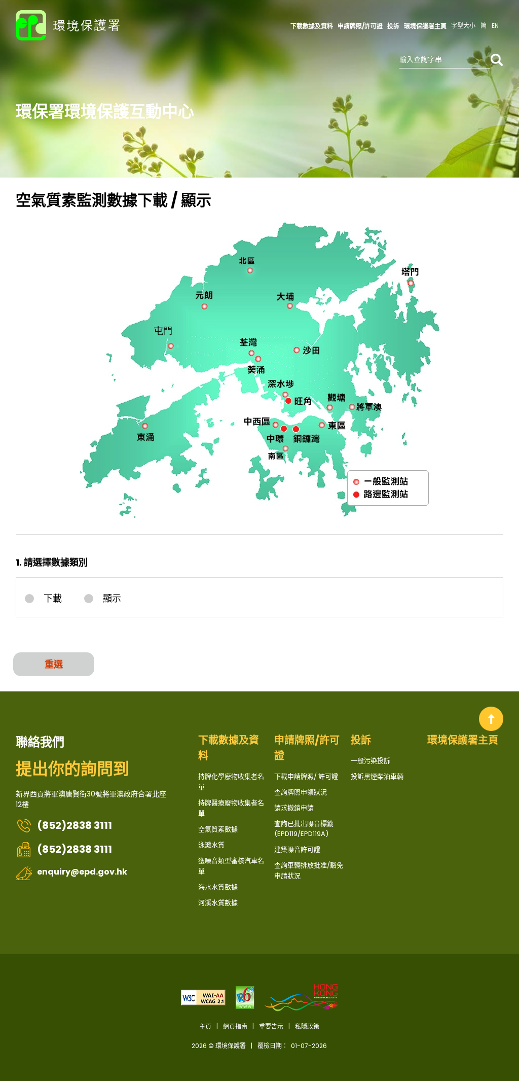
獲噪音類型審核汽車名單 (231, 866)
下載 (53, 598)
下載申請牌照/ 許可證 (306, 776)
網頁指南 (235, 1026)
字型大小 (463, 25)
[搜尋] (496, 59)
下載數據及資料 (228, 748)
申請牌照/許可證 (307, 748)
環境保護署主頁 (462, 740)
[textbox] (444, 59)
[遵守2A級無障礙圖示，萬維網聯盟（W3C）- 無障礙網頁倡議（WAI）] (203, 997)
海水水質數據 (218, 887)
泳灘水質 (211, 845)
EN (495, 25)
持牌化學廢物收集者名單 (231, 782)
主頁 (491, 719)
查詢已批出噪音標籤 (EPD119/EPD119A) (303, 829)
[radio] (47, 598)
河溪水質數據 (218, 903)
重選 (54, 664)
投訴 (361, 740)
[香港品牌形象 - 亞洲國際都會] (301, 998)
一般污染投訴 (370, 760)
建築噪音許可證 (297, 849)
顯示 (112, 598)
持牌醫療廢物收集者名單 (231, 808)
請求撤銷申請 (294, 808)
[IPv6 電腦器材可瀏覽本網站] (245, 997)
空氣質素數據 (218, 829)
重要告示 (271, 1026)
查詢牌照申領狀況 (300, 792)
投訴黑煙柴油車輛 (377, 776)
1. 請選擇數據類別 (52, 562)
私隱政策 (307, 1026)
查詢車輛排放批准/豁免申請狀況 (308, 870)
